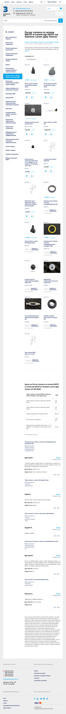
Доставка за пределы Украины (42, 675)
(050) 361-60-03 (19, 11)
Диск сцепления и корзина (11, 37)
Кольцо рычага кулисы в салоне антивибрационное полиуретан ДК (50, 243)
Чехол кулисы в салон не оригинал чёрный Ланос (31, 85)
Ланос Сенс (27, 64)
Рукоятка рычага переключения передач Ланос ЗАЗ (32, 281)
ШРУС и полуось (11, 150)
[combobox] (36, 59)
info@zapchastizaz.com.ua (23, 8)
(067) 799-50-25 (28, 11)
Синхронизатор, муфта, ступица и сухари (11, 114)
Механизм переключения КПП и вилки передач (12, 82)
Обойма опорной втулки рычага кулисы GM (50, 317)
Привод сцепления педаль (11, 59)
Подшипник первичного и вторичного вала (11, 121)
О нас (4, 698)
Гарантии (36, 678)
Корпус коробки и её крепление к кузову (12, 89)
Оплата (13, 2)
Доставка (6, 2)
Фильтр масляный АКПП (11, 158)
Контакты (19, 2)
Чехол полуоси (10, 146)
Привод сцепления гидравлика (11, 54)
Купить (33, 92)
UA (41, 2)
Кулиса (8, 64)
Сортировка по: (29, 56)
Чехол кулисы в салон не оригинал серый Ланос (50, 85)
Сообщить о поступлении (53, 210)
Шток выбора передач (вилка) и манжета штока (11, 70)
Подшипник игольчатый (9, 127)
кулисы (27, 51)
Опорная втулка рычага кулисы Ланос (32, 123)
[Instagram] (44, 698)
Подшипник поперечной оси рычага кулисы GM (51, 281)
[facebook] (35, 698)
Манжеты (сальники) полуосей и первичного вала (12, 140)
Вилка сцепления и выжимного (11, 48)
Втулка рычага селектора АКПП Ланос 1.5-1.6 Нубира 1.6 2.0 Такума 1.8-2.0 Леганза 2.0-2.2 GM (31, 162)
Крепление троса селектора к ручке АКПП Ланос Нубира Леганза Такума (30, 203)
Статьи (25, 2)
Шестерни (9, 108)
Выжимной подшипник (9, 43)
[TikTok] (47, 698)
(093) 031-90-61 (9, 674)
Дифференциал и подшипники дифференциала (11, 133)
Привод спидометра (12, 154)
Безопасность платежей (40, 680)
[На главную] (5, 9)
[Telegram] (41, 698)
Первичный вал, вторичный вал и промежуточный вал (12, 103)
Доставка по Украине (39, 673)
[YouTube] (38, 698)
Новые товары (7, 708)
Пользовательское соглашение (11, 705)
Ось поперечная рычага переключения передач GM (32, 317)
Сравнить (59, 13)
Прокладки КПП (10, 93)
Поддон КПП (9, 97)
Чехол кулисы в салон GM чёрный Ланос (31, 241)
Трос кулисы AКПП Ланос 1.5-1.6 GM (30, 353)
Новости (31, 2)
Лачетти (45, 140)
